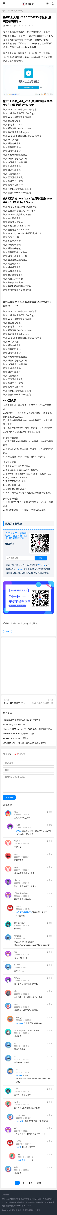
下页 (30, 1183)
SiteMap (5, 1194)
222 (15, 1043)
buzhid (17, 1102)
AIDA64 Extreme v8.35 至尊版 (15, 738)
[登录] (47, 4)
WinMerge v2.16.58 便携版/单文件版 (18, 733)
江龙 (18, 825)
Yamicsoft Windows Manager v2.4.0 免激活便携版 (24, 743)
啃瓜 (16, 1128)
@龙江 (18, 830)
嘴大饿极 (17, 935)
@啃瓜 (18, 1147)
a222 (16, 854)
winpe (27, 623)
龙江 (16, 811)
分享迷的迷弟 (19, 922)
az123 (16, 867)
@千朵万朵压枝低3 (24, 912)
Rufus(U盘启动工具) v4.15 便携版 (20, 703)
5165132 (17, 841)
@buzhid (20, 1121)
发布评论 (9, 797)
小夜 (16, 1089)
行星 (16, 1167)
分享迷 (19, 906)
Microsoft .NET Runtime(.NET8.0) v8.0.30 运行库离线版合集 (28, 729)
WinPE (10, 10)
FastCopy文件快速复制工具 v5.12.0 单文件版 (21, 720)
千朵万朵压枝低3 (21, 893)
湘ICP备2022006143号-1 (32, 1210)
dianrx (17, 880)
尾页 (39, 1183)
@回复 (49, 811)
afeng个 (17, 991)
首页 (3, 10)
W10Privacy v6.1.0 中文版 (14, 724)
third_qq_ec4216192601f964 (26, 1030)
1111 (16, 1056)
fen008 (17, 965)
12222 (16, 1004)
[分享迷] (28, 5)
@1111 (19, 1075)
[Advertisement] (28, 665)
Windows (16, 623)
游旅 (16, 952)
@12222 (19, 1023)
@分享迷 (21, 1160)
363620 (17, 978)
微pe (35, 623)
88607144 (20, 1115)
